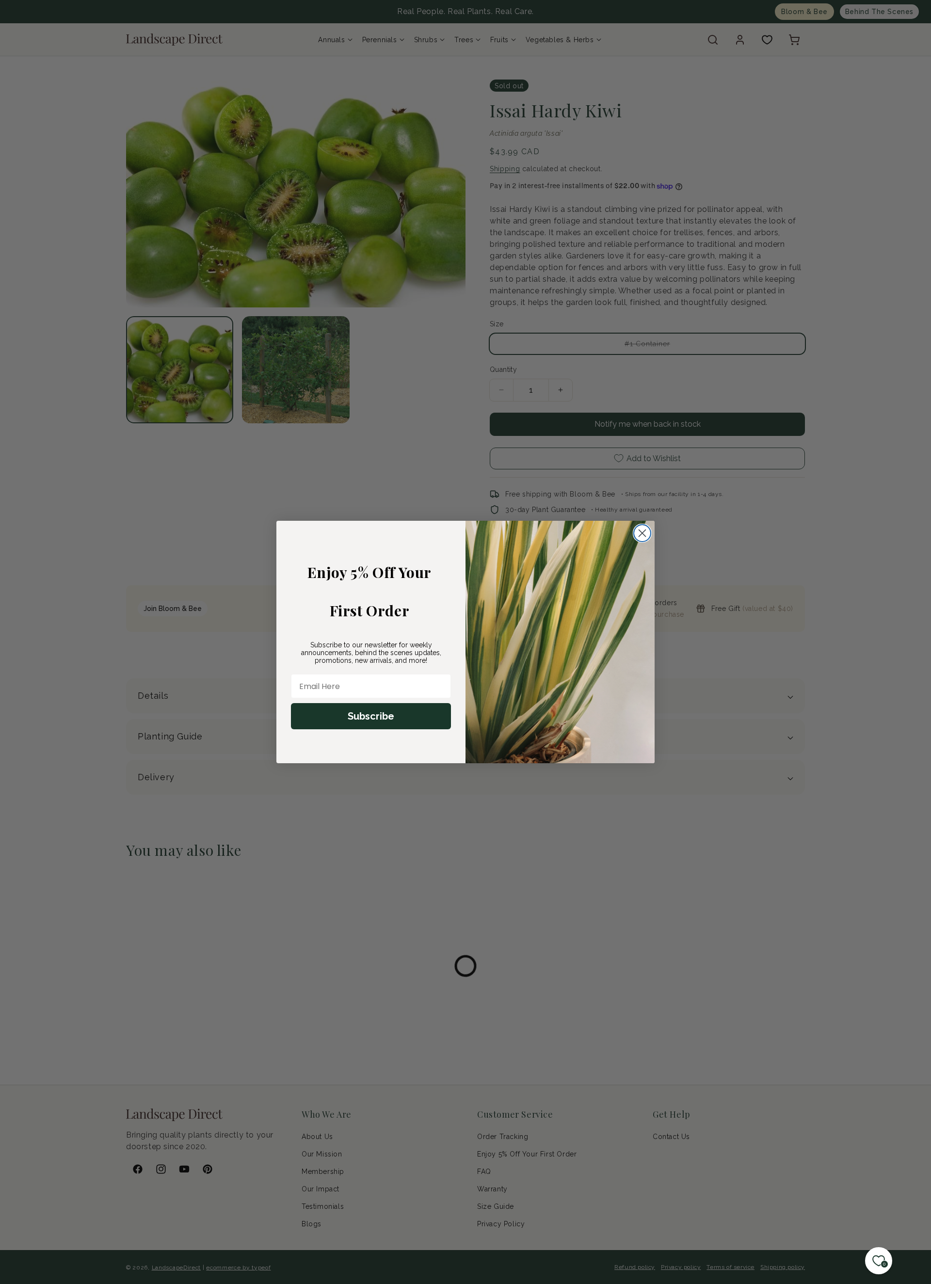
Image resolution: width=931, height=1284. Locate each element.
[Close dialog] (642, 533)
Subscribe (371, 716)
